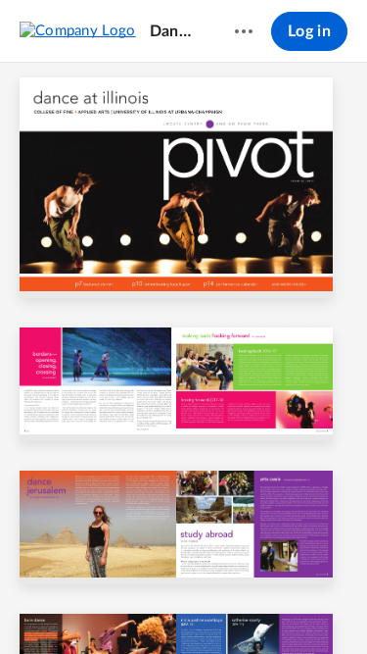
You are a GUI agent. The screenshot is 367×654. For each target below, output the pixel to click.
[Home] (78, 30)
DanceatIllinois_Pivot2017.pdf (174, 31)
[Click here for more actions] (243, 31)
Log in (309, 31)
